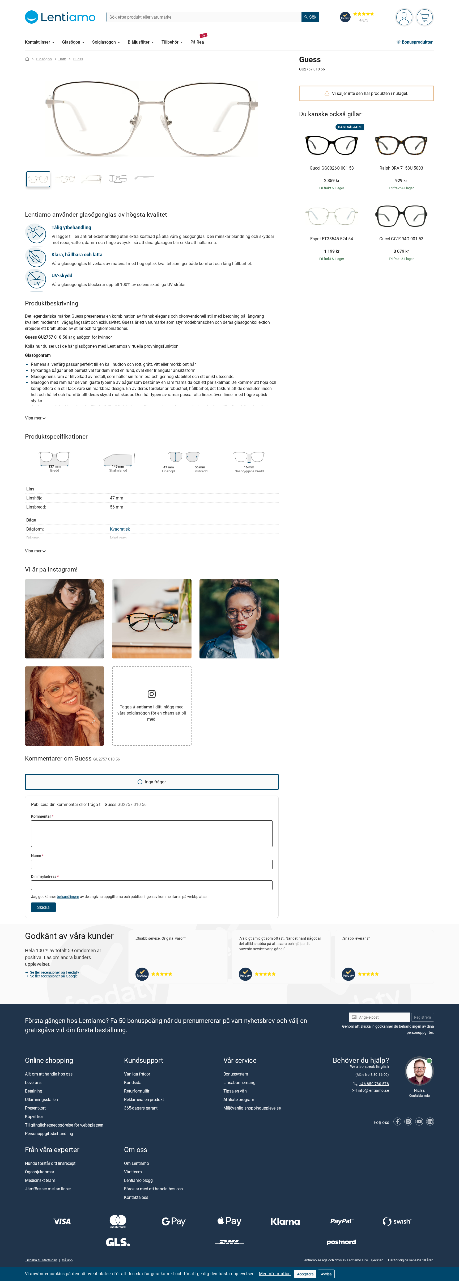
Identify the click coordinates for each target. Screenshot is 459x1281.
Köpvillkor (34, 1116)
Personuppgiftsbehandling (49, 1133)
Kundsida (132, 1082)
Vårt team (133, 1172)
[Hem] (27, 59)
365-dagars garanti (141, 1108)
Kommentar (42, 816)
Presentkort (35, 1108)
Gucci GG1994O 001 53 (401, 239)
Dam (62, 58)
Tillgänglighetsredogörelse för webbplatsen (64, 1125)
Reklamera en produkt (144, 1099)
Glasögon (44, 58)
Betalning (33, 1091)
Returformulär (136, 1091)
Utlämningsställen (41, 1099)
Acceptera (305, 1273)
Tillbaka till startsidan (41, 1260)
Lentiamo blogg (138, 1180)
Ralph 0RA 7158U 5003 (401, 168)
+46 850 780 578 (374, 1083)
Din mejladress (45, 876)
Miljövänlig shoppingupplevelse (252, 1108)
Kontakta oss (136, 1197)
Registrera (422, 1016)
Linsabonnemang (239, 1082)
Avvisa (326, 1273)
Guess (78, 58)
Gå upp (67, 1260)
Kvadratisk (120, 529)
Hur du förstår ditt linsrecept (50, 1163)
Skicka (43, 907)
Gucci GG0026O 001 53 (332, 168)
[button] (38, 179)
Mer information (275, 1273)
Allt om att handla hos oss (49, 1074)
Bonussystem (235, 1074)
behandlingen (68, 896)
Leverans (33, 1082)
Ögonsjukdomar (39, 1172)
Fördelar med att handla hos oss (153, 1189)
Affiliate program (238, 1099)
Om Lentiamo (136, 1163)
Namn (37, 855)
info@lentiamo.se (373, 1090)
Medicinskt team (40, 1180)
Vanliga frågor (137, 1074)
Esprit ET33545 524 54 (331, 239)
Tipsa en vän (235, 1091)
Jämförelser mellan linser (48, 1189)
